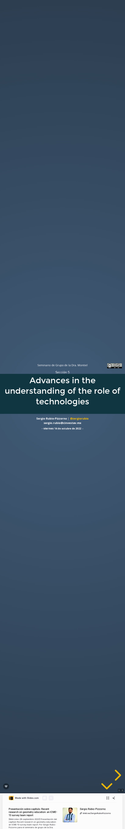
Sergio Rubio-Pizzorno (93, 809)
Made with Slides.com (27, 798)
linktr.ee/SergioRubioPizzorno (97, 813)
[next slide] (117, 775)
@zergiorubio (79, 418)
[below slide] (106, 787)
